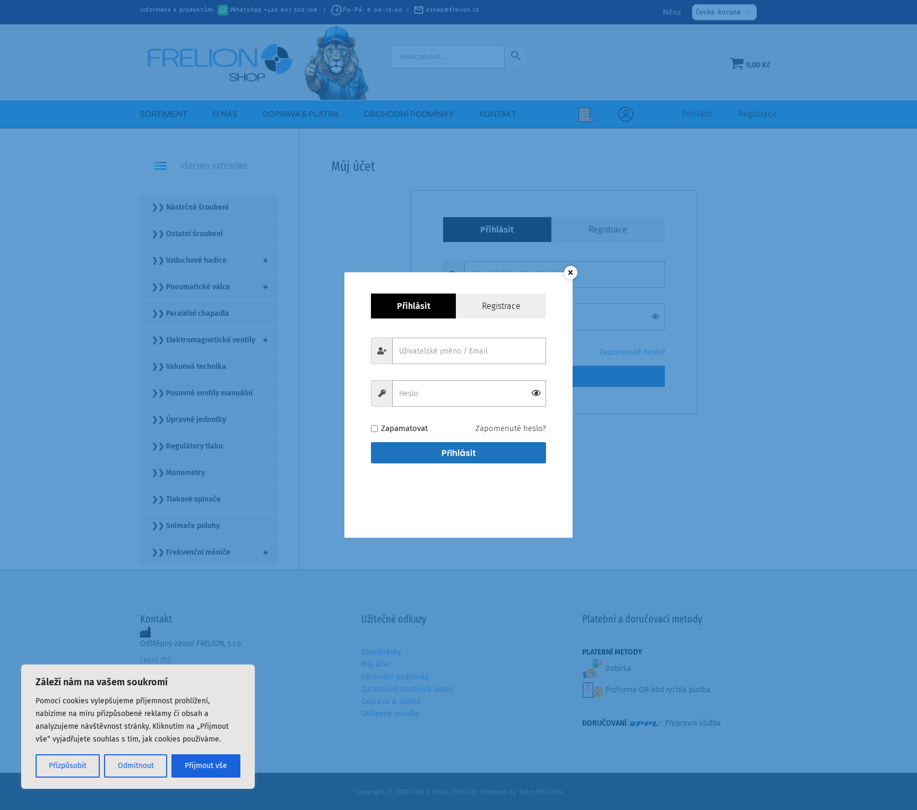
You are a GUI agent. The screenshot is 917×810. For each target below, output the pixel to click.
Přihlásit (459, 453)
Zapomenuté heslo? (510, 428)
